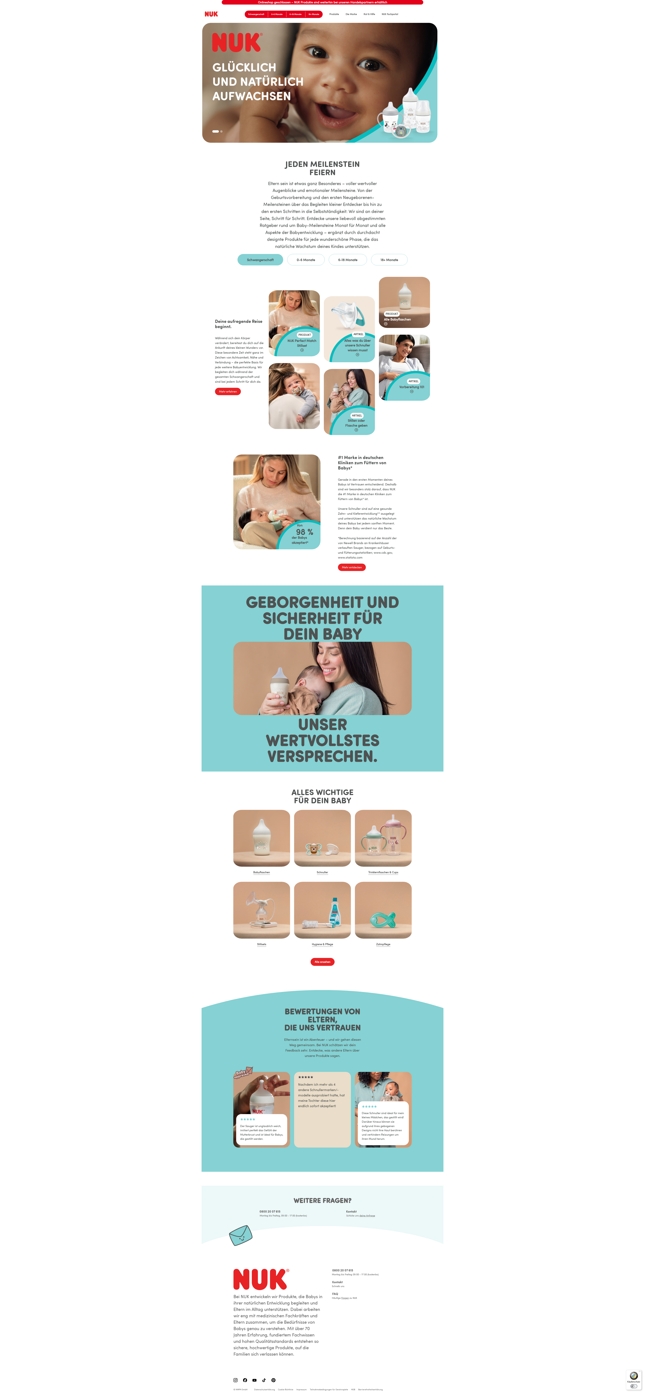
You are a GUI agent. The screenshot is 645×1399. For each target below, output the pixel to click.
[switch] (634, 1386)
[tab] (213, 131)
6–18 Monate (296, 14)
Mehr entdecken (352, 567)
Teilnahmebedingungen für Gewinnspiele (329, 1389)
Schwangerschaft (256, 14)
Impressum (301, 1389)
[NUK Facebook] (245, 1380)
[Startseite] (212, 14)
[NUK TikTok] (264, 1380)
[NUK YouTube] (254, 1380)
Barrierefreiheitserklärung (370, 1389)
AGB (353, 1389)
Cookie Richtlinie (285, 1389)
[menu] (360, 14)
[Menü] (640, 1372)
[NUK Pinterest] (273, 1380)
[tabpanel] (322, 364)
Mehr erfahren (228, 391)
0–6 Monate (277, 14)
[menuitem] (334, 14)
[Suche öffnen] (427, 14)
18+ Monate (314, 14)
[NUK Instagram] (235, 1380)
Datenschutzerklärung (264, 1389)
